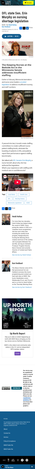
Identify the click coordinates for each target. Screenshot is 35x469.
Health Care (23, 194)
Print (31, 28)
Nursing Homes (20, 198)
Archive (6, 437)
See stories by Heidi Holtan (21, 255)
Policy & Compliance (10, 441)
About (5, 429)
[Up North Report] (17, 313)
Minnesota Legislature (15, 203)
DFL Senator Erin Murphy (22, 160)
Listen (17, 353)
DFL (9, 198)
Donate (29, 3)
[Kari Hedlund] (6, 266)
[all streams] (32, 466)
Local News (11, 194)
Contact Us (7, 433)
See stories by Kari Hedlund (22, 287)
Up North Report (17, 333)
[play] (3, 467)
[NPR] (4, 460)
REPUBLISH (16, 388)
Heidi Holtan (12, 25)
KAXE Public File (8, 445)
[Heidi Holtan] (6, 219)
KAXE (28, 203)
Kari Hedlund (6, 27)
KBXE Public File (8, 449)
